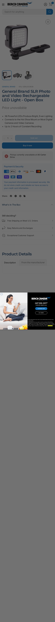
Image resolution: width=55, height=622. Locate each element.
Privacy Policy (50, 325)
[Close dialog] (2, 294)
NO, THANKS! (41, 312)
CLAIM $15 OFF (41, 308)
